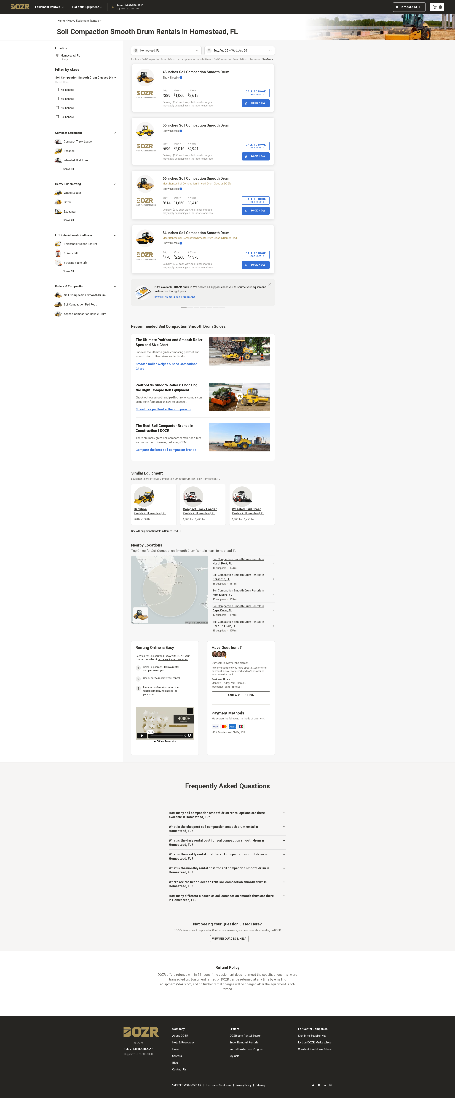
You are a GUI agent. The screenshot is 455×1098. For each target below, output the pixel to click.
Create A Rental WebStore (314, 1049)
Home (61, 20)
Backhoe (150, 511)
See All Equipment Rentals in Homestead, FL (156, 531)
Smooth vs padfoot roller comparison (163, 409)
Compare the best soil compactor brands (166, 450)
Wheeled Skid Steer (248, 511)
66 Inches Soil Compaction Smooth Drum (196, 178)
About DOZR (180, 1035)
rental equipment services (173, 659)
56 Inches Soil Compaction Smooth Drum (196, 125)
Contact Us (179, 1069)
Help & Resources (183, 1042)
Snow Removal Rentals (243, 1042)
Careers (177, 1056)
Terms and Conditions (218, 1085)
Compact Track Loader (200, 511)
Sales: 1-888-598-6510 (130, 5)
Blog (175, 1062)
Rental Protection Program (246, 1049)
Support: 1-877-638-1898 (128, 9)
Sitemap (261, 1085)
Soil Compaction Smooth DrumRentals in (238, 561)
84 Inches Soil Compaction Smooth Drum (196, 233)
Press (176, 1049)
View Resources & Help (229, 938)
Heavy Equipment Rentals (83, 20)
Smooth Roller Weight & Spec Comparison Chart (166, 366)
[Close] (270, 284)
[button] (86, 79)
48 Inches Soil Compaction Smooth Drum (196, 72)
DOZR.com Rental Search (245, 1035)
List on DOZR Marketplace (314, 1042)
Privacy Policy (243, 1085)
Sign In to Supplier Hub (312, 1035)
